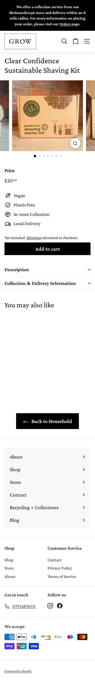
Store (9, 568)
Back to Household (51, 421)
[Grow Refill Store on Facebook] (60, 605)
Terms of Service (62, 576)
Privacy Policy (60, 568)
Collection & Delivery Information (40, 283)
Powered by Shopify (18, 671)
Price (9, 170)
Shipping (34, 237)
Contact (55, 559)
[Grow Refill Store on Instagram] (50, 605)
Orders (65, 24)
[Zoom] (75, 143)
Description (16, 269)
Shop (8, 559)
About (10, 576)
